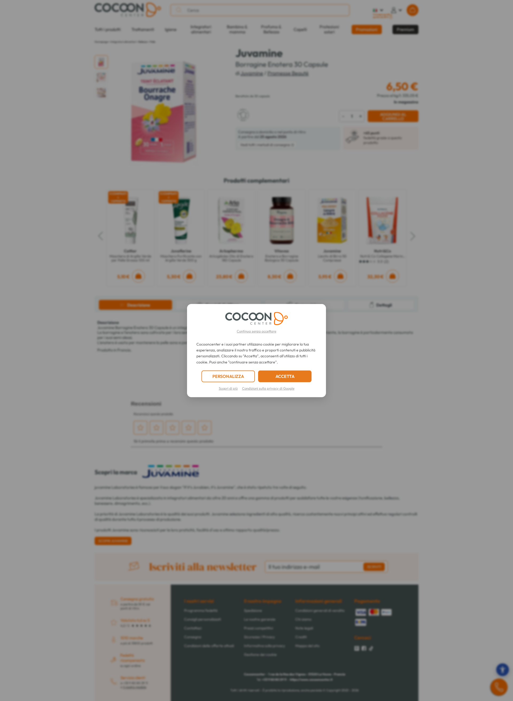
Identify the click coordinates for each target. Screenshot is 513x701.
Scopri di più (228, 388)
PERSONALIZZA (228, 376)
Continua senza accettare (256, 331)
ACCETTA (284, 376)
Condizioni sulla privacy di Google (268, 388)
